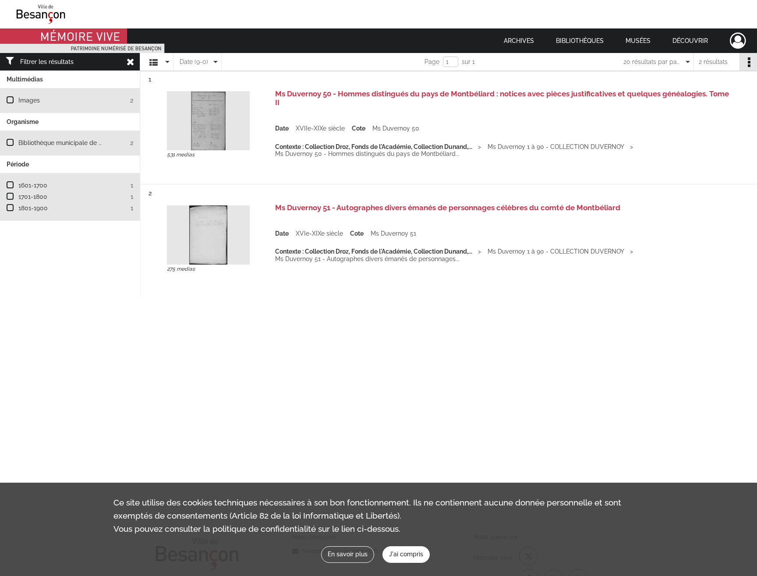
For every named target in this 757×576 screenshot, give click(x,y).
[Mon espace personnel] (738, 40)
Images (29, 100)
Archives (519, 40)
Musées (638, 40)
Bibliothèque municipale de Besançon (72, 142)
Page (431, 61)
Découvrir (690, 40)
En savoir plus (348, 554)
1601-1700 (32, 185)
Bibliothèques (580, 40)
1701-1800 (32, 196)
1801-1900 (33, 208)
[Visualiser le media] (208, 120)
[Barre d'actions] (748, 62)
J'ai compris (406, 554)
